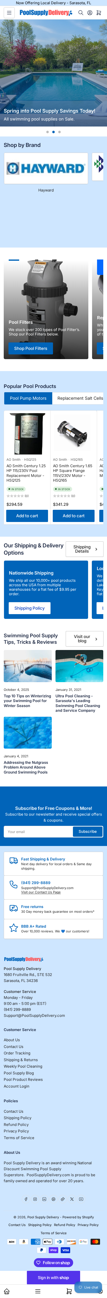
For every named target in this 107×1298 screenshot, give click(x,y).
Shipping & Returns (21, 1059)
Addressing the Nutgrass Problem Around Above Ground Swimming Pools (26, 767)
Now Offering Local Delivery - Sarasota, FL (53, 2)
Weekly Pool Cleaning (23, 1066)
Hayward (46, 190)
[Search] (80, 12)
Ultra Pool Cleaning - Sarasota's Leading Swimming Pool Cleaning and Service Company (77, 703)
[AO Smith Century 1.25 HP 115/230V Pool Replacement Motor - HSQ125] (27, 433)
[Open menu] (9, 12)
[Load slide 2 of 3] (53, 132)
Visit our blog (82, 638)
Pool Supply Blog (19, 1073)
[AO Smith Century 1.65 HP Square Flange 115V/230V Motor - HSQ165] (73, 433)
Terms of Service (19, 1137)
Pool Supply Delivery (43, 1217)
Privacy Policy (16, 1131)
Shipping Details (82, 549)
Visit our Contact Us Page (41, 892)
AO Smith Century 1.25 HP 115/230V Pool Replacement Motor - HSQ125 (26, 473)
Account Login (16, 1086)
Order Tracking (17, 1053)
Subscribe (88, 831)
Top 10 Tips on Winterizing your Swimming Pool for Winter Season (27, 701)
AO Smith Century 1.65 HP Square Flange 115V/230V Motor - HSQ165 (72, 473)
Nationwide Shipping (31, 573)
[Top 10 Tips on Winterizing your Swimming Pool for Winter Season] (28, 666)
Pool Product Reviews (23, 1079)
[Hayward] (46, 168)
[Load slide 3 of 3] (59, 132)
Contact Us (13, 1046)
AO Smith (13, 459)
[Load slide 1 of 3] (48, 132)
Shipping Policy (29, 608)
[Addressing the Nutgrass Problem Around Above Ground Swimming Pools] (28, 733)
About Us (12, 1040)
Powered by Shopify (78, 1217)
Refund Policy (16, 1124)
